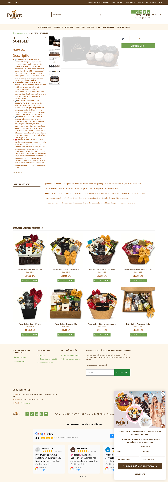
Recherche (100, 14)
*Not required (145, 447)
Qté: (123, 38)
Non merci (140, 473)
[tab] (26, 184)
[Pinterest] (144, 12)
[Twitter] (137, 12)
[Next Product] (46, 38)
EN (16, 2)
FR (19, 2)
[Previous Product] (43, 38)
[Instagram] (140, 12)
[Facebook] (133, 12)
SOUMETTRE (122, 372)
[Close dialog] (163, 394)
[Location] (148, 12)
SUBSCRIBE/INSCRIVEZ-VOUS (140, 466)
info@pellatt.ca (25, 403)
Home (13, 33)
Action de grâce (22, 33)
